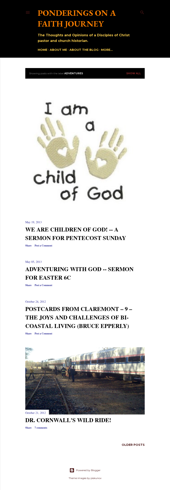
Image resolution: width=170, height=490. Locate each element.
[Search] (142, 11)
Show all (133, 73)
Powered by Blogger (88, 470)
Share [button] (28, 245)
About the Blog (83, 50)
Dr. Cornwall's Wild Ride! (68, 420)
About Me (58, 50)
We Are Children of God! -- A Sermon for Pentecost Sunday (75, 233)
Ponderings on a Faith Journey (77, 18)
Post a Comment (43, 245)
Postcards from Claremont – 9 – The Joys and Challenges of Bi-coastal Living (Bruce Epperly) (78, 317)
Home (42, 50)
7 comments (41, 427)
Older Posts (133, 445)
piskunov (96, 478)
